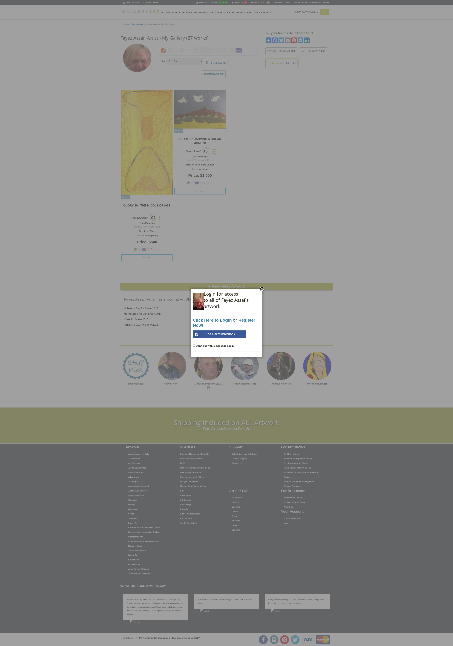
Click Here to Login (212, 320)
